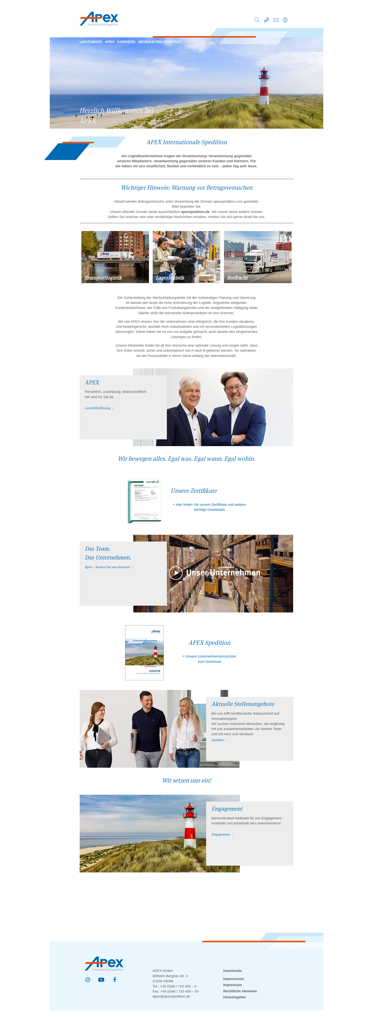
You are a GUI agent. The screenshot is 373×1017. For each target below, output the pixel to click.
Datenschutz (233, 979)
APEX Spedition (209, 642)
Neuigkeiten (150, 42)
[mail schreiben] (275, 21)
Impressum (232, 985)
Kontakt (173, 42)
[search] (256, 21)
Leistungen (91, 42)
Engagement (220, 834)
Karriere (126, 42)
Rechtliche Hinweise (240, 991)
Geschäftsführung (97, 408)
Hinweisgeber (234, 997)
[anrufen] (266, 21)
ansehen (217, 740)
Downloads (232, 971)
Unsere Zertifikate (194, 491)
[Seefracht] (258, 281)
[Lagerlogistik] (186, 281)
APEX (109, 42)
